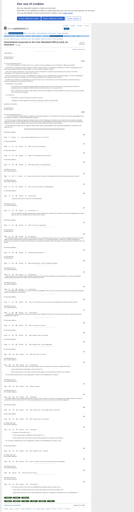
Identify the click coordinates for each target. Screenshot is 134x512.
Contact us (87, 25)
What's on (28, 36)
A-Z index (6, 508)
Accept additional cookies (29, 19)
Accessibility (65, 25)
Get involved (52, 33)
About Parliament (42, 33)
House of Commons (9, 36)
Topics (78, 36)
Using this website (40, 508)
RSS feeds (80, 25)
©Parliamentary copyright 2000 (12, 505)
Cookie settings (73, 19)
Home (6, 33)
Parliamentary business (16, 33)
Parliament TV (67, 36)
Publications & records (56, 36)
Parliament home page (15, 38)
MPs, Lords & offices (30, 33)
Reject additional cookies (53, 19)
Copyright (48, 508)
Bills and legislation (36, 38)
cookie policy (68, 13)
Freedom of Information (26, 508)
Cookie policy (60, 508)
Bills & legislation (36, 36)
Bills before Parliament (46, 38)
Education (65, 33)
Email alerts (72, 25)
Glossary (11, 508)
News (74, 36)
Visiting (59, 33)
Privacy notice (54, 508)
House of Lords (20, 36)
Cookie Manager (67, 508)
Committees (46, 36)
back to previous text (79, 49)
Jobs (34, 508)
